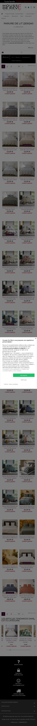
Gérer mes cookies (11, 384)
